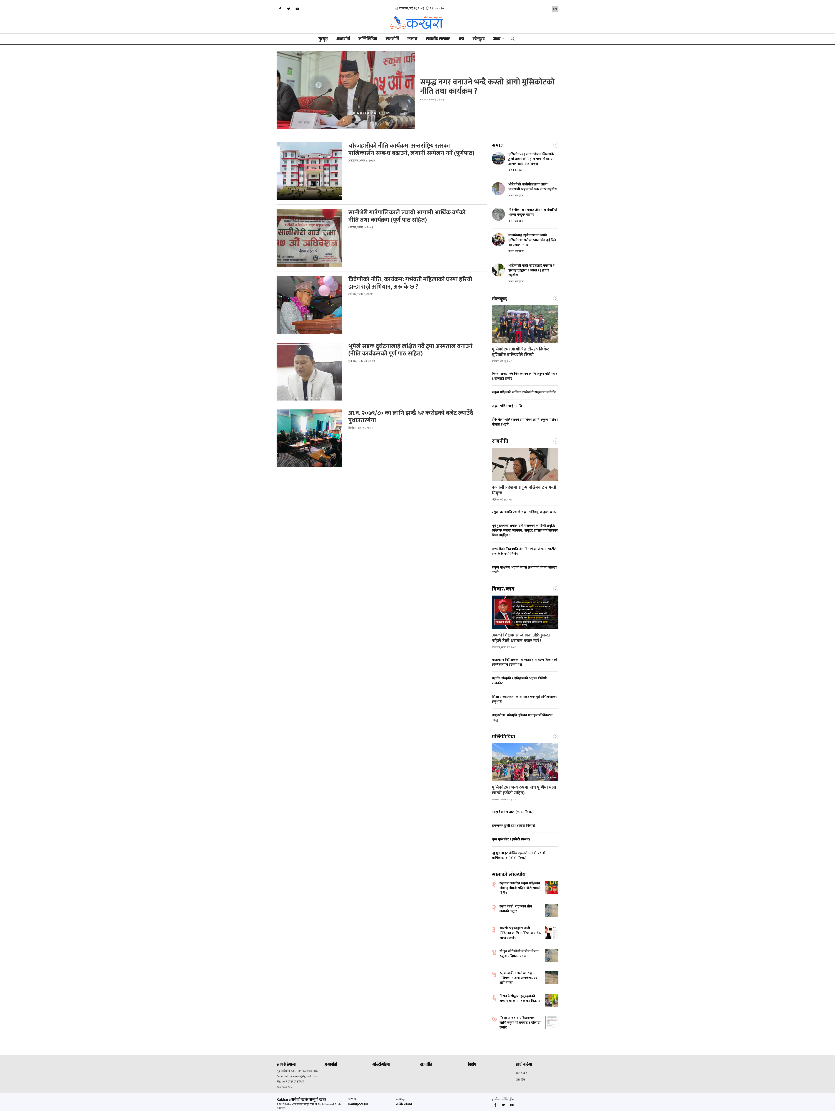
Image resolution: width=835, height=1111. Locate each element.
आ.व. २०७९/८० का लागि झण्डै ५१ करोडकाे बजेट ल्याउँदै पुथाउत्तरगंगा (410, 416)
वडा (461, 39)
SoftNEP (281, 1108)
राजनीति (392, 39)
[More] (555, 144)
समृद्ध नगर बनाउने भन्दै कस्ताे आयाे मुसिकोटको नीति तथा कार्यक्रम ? (487, 86)
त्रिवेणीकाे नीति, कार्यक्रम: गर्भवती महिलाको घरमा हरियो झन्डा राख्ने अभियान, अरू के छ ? (410, 283)
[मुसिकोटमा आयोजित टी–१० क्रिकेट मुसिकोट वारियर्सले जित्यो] (525, 324)
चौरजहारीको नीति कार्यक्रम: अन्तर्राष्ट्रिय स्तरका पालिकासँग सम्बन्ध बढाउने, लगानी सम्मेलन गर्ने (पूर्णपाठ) (411, 149)
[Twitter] (288, 9)
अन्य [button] (496, 39)
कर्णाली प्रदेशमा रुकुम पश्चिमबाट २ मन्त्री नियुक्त (524, 490)
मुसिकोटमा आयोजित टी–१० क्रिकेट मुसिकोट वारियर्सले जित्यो (520, 352)
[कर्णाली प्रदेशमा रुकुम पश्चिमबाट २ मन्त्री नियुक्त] (525, 464)
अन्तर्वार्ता (343, 39)
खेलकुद (478, 39)
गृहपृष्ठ (323, 39)
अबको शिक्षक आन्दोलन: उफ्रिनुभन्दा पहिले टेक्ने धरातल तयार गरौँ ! (521, 638)
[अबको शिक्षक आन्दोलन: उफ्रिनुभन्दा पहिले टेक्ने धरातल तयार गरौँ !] (525, 612)
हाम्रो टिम (520, 1080)
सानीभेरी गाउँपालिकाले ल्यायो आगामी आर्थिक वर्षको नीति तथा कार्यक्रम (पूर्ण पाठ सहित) (407, 216)
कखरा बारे (521, 1073)
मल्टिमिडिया (368, 39)
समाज (412, 39)
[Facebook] (280, 9)
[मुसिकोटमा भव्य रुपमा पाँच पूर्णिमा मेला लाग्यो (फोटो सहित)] (525, 762)
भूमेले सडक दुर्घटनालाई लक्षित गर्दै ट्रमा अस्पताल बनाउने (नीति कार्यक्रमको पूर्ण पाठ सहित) (410, 350)
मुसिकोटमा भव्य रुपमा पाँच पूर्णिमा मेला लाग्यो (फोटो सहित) (524, 790)
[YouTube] (297, 9)
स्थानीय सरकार (438, 39)
